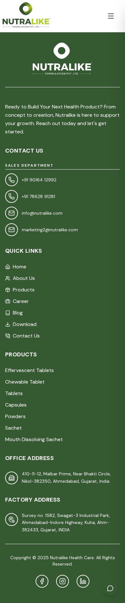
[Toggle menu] (110, 16)
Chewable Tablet (25, 381)
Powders (15, 416)
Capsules (16, 404)
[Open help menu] (110, 588)
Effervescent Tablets (29, 370)
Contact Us (26, 335)
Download (25, 324)
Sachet (13, 427)
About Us (24, 278)
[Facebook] (42, 581)
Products (24, 289)
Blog (18, 312)
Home (19, 266)
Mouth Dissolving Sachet (34, 439)
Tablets (14, 393)
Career (21, 301)
